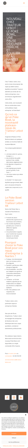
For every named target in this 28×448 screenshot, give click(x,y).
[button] (25, 415)
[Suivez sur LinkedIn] (21, 397)
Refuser (14, 438)
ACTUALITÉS (16, 66)
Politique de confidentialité (18, 445)
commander (8, 356)
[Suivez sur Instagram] (14, 397)
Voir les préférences (14, 442)
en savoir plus (12, 353)
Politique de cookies (7, 445)
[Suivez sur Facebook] (7, 397)
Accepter (14, 433)
